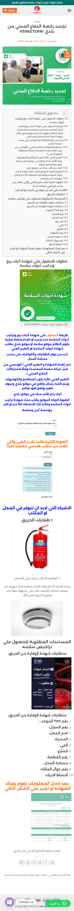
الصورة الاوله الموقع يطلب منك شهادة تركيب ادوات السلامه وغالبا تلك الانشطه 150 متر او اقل (38, 173)
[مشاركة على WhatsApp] (52, 863)
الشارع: (60, 229)
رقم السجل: (57, 213)
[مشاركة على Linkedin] (21, 863)
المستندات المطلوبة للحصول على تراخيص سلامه (36, 198)
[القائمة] (69, 10)
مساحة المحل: (54, 236)
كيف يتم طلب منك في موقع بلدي (44, 168)
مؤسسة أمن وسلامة (51, 178)
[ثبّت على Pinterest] (27, 863)
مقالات (37, 21)
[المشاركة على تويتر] (40, 863)
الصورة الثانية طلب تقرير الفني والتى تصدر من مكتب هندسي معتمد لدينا (38, 184)
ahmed (21, 41)
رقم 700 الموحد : (54, 210)
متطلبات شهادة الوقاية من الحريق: (45, 202)
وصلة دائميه (11, 875)
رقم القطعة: (56, 232)
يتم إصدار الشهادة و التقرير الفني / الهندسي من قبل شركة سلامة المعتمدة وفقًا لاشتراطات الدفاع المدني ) (38, 150)
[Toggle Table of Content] (64, 114)
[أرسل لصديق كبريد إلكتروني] (34, 863)
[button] (58, 903)
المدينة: (59, 221)
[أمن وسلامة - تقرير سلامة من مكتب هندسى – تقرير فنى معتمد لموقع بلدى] (37, 10)
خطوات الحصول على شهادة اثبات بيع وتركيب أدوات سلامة (39, 120)
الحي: (60, 225)
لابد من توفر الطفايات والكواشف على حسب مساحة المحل (40, 142)
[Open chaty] (9, 902)
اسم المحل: (57, 217)
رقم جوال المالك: (54, 240)
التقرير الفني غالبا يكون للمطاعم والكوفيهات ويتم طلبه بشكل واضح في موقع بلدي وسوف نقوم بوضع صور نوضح (38, 160)
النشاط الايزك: (55, 244)
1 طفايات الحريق (56, 194)
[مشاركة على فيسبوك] (46, 863)
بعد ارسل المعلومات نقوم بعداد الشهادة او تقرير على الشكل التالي (37, 250)
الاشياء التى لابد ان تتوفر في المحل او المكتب (40, 190)
